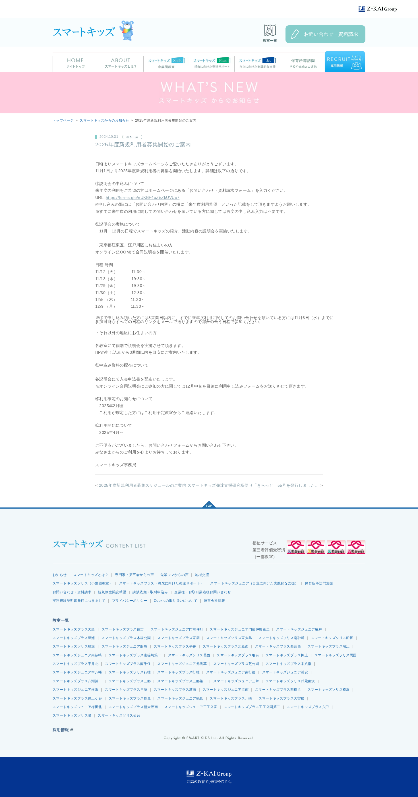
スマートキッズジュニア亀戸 (299, 629)
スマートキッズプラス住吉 (123, 629)
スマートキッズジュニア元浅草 (182, 664)
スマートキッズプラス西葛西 (278, 646)
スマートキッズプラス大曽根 (281, 698)
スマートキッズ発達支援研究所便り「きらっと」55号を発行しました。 (253, 485)
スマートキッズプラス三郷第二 (182, 681)
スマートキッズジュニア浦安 (285, 672)
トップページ (63, 120)
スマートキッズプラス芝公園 (236, 664)
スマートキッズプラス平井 (175, 646)
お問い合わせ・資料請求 (331, 34)
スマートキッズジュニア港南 (226, 690)
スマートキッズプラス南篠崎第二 (135, 655)
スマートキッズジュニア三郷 (236, 681)
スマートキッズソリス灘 (72, 715)
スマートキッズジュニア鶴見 (180, 698)
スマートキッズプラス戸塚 (126, 690)
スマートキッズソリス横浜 (328, 690)
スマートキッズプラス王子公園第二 (252, 707)
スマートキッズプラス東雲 (178, 638)
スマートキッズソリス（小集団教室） (83, 583)
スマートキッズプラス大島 (74, 629)
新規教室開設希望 (112, 592)
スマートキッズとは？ (90, 575)
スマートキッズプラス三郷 (130, 681)
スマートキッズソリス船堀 (332, 638)
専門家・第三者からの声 (134, 575)
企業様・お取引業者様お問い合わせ (202, 592)
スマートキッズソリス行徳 (130, 672)
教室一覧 (61, 620)
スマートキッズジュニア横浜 (75, 690)
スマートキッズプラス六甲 (308, 707)
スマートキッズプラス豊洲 (74, 638)
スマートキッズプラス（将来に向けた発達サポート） (161, 583)
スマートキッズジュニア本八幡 (77, 672)
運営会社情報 (214, 601)
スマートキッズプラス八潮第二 (77, 681)
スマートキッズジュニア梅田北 (77, 707)
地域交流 (202, 575)
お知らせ (60, 575)
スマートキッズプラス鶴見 (130, 698)
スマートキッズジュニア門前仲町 (176, 629)
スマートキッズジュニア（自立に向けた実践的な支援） (254, 583)
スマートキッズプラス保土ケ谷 (77, 698)
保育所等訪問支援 (319, 583)
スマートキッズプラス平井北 (75, 664)
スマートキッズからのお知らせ (104, 120)
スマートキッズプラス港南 (175, 690)
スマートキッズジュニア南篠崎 (77, 655)
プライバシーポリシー (129, 601)
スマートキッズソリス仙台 (119, 715)
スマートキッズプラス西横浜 (278, 690)
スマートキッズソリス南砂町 (281, 638)
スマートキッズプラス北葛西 (226, 646)
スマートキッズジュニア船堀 (124, 646)
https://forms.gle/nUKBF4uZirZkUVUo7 (142, 197)
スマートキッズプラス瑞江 (328, 646)
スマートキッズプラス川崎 (231, 698)
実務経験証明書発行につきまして (79, 601)
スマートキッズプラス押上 (287, 655)
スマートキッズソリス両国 (335, 655)
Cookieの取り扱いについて (175, 601)
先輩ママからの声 (174, 575)
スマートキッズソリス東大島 (229, 638)
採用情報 (61, 730)
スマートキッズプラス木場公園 (126, 638)
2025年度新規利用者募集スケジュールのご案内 (142, 485)
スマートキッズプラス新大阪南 (133, 707)
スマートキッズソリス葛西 (189, 655)
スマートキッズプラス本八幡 (288, 664)
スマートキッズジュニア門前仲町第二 (240, 629)
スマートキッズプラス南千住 (128, 664)
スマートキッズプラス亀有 (238, 655)
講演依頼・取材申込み (150, 592)
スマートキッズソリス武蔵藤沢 (290, 681)
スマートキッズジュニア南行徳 (231, 672)
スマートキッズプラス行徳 (178, 672)
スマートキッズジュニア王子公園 (190, 707)
